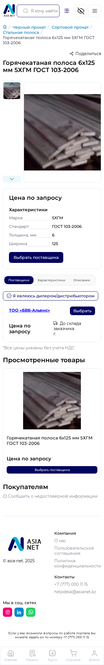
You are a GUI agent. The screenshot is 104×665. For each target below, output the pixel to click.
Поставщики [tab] (18, 280)
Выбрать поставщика (36, 257)
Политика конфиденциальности (77, 563)
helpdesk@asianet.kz (75, 591)
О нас (60, 540)
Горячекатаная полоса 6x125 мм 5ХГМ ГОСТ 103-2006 (48, 40)
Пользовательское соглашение (74, 551)
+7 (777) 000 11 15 (71, 584)
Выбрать (82, 310)
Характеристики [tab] (51, 280)
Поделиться (88, 53)
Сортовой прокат (70, 27)
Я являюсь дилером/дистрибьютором (53, 295)
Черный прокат (29, 27)
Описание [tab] (81, 280)
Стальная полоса (21, 32)
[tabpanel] (52, 321)
